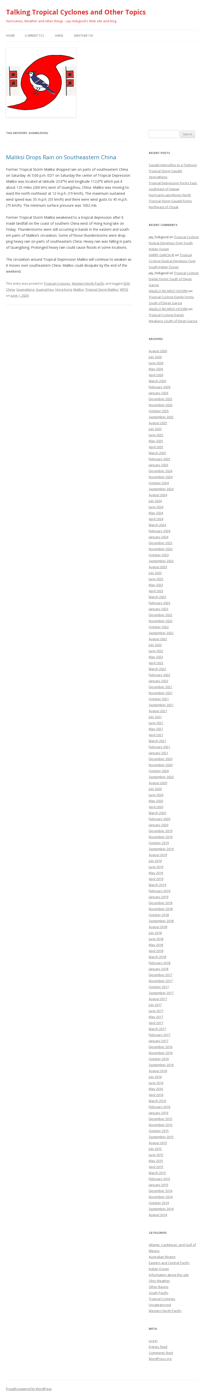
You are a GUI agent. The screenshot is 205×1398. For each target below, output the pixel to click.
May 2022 (156, 657)
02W (126, 283)
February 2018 (159, 963)
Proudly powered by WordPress (29, 1389)
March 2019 (157, 885)
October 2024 (159, 483)
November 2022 (160, 621)
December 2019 (160, 831)
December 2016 (160, 1047)
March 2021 (157, 741)
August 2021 (158, 711)
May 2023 (156, 585)
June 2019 (156, 867)
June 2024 (156, 507)
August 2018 (158, 927)
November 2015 (160, 1125)
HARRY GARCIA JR (161, 255)
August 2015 (158, 1143)
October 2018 (159, 915)
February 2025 (159, 459)
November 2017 (160, 981)
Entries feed (158, 1347)
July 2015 (155, 1149)
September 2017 (161, 993)
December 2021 (160, 687)
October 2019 (159, 843)
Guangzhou (45, 289)
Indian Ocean (159, 1269)
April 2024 (156, 519)
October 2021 (159, 699)
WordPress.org (160, 1359)
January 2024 (158, 537)
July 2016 (155, 1077)
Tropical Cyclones (57, 283)
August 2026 (158, 351)
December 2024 (160, 471)
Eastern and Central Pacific (169, 1263)
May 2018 (156, 945)
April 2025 (156, 447)
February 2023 (159, 603)
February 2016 (159, 1107)
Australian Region (162, 1257)
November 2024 (160, 477)
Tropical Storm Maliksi (101, 289)
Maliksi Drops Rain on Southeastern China (61, 157)
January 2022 (158, 681)
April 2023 (156, 591)
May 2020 (156, 801)
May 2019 (156, 873)
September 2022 (161, 633)
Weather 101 (84, 35)
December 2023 (160, 543)
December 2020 (160, 759)
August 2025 (158, 423)
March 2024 (157, 525)
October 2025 (159, 411)
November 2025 (160, 405)
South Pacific (158, 1293)
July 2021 (155, 717)
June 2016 (156, 1083)
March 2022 (157, 669)
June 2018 (156, 939)
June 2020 (156, 795)
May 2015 (156, 1161)
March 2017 (157, 1029)
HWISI (59, 35)
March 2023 (157, 597)
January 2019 (158, 897)
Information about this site (169, 1275)
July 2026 (155, 357)
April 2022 (156, 663)
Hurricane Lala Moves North (170, 195)
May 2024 (156, 513)
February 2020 (159, 819)
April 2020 (156, 807)
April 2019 (156, 879)
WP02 (124, 289)
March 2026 (157, 381)
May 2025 (156, 441)
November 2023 (160, 549)
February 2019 (159, 891)
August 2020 (158, 783)
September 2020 (161, 777)
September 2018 (161, 921)
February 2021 (159, 747)
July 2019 (155, 861)
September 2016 (161, 1065)
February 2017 (159, 1035)
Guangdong (25, 289)
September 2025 (161, 417)
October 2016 (159, 1059)
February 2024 (159, 531)
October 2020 (159, 771)
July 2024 (155, 501)
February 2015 (159, 1179)
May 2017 (156, 1017)
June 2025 (156, 435)
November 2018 (160, 909)
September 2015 (161, 1137)
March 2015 (157, 1173)
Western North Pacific (88, 283)
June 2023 (156, 579)
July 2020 (155, 789)
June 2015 (156, 1155)
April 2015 (156, 1167)
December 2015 (160, 1119)
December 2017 (160, 975)
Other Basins (158, 1287)
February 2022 (159, 675)
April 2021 (156, 735)
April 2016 (156, 1095)
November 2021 (160, 693)
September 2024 (161, 489)
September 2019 (161, 849)
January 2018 (158, 969)
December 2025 (160, 399)
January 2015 (158, 1185)
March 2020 (157, 813)
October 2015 (159, 1131)
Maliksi (78, 289)
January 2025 (158, 465)
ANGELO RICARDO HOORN (168, 291)
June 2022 (156, 651)
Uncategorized (160, 1305)
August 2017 (158, 999)
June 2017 (156, 1011)
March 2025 (157, 453)
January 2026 (158, 393)
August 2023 (158, 567)
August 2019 (158, 855)
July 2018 (155, 933)
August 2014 (158, 1215)
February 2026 (159, 387)
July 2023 (155, 573)
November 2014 (160, 1197)
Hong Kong (63, 289)
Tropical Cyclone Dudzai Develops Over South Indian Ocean (174, 243)
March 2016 (157, 1101)
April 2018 (156, 951)
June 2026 (156, 363)
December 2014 (160, 1191)
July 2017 (155, 1005)
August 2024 (158, 495)
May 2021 (156, 729)
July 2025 (155, 429)
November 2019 (160, 837)
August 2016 (158, 1071)
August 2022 (158, 639)
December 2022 (160, 615)
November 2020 (160, 765)
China (10, 289)
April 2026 (156, 375)
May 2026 (156, 369)
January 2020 (158, 825)
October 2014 (159, 1203)
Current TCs (34, 35)
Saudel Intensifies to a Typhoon (173, 165)
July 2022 (155, 645)
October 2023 (159, 555)
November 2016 (160, 1053)
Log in (153, 1341)
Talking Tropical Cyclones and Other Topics (76, 11)
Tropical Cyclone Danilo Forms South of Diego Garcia (174, 279)
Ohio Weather (159, 1281)
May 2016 (156, 1089)
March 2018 (157, 957)
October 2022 (159, 627)
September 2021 (161, 705)
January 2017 (158, 1041)
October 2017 (159, 987)
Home (10, 35)
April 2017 (156, 1023)
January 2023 (158, 609)
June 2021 (156, 723)
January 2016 (158, 1113)
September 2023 (161, 561)
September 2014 (161, 1209)
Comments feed (161, 1353)
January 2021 (158, 753)
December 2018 (160, 903)
